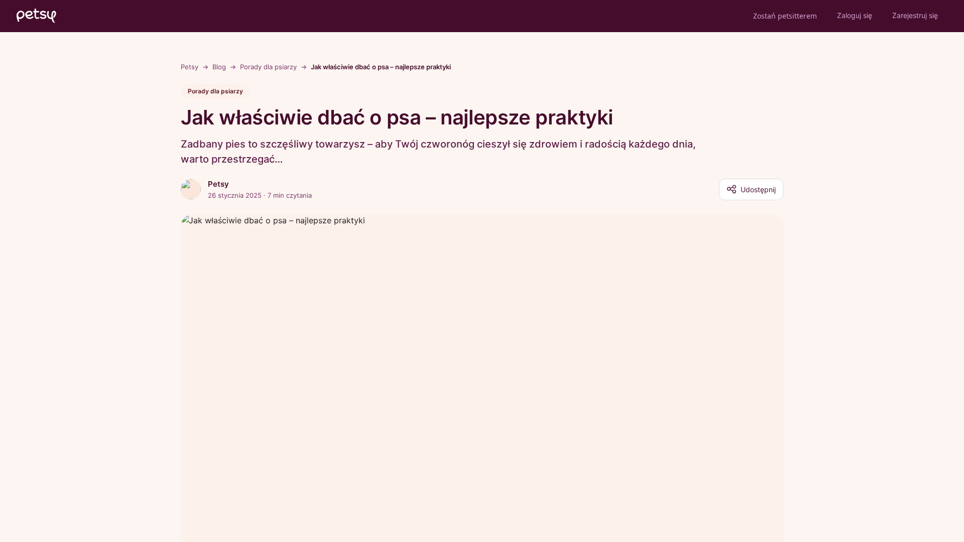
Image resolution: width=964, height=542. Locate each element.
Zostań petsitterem (785, 16)
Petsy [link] (189, 67)
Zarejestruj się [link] (915, 15)
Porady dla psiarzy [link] (268, 67)
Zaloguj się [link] (854, 15)
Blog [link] (219, 67)
